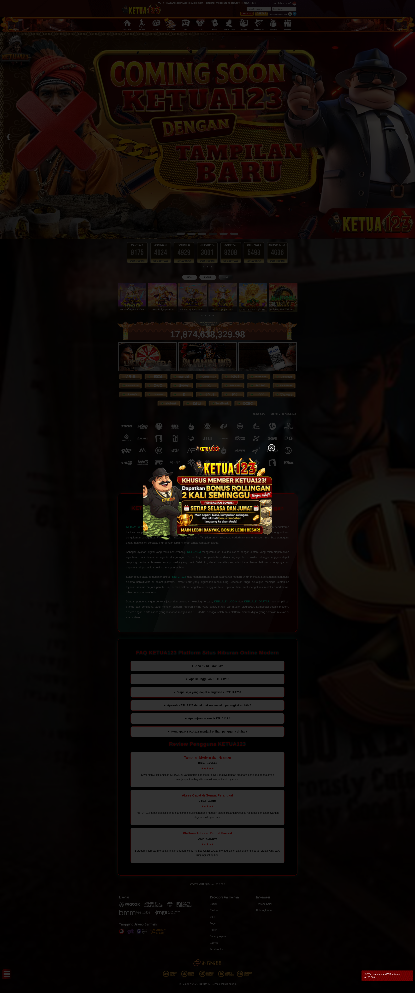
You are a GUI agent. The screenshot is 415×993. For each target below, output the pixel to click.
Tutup (271, 448)
